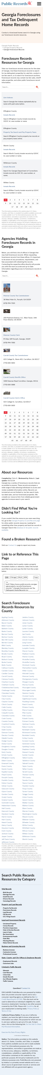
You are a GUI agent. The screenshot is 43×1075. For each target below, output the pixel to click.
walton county (28, 805)
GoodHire (30, 1006)
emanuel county (8, 763)
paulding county (28, 701)
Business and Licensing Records (13, 946)
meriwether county (29, 668)
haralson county (8, 814)
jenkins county (28, 617)
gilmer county (7, 786)
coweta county (7, 721)
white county (27, 825)
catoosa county (8, 679)
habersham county (9, 805)
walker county (27, 803)
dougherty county (8, 746)
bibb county (6, 645)
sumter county (28, 755)
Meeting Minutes (8, 941)
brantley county (8, 651)
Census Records (8, 926)
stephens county (28, 749)
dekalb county (7, 738)
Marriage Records (9, 894)
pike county (26, 713)
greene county (7, 800)
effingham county (8, 758)
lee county (26, 634)
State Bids (6, 938)
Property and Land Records (12, 904)
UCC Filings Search (9, 916)
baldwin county (7, 628)
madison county (28, 654)
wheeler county (28, 822)
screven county (28, 741)
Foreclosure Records (9, 910)
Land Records (7, 912)
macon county (27, 651)
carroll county (7, 676)
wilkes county (27, 834)
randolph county (28, 730)
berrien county (7, 642)
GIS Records (7, 914)
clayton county (7, 701)
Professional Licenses (10, 954)
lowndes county (28, 645)
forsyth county (7, 777)
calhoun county (8, 668)
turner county (27, 791)
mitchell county (28, 673)
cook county (6, 718)
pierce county (27, 710)
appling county (7, 617)
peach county (27, 704)
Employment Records (10, 961)
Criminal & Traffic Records (11, 967)
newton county (28, 693)
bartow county (7, 637)
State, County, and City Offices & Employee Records (21, 958)
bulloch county (7, 659)
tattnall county (28, 763)
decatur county (7, 735)
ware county (27, 808)
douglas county (7, 749)
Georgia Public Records (10, 46)
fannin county (7, 769)
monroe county (28, 676)
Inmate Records (8, 977)
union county (27, 797)
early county (6, 752)
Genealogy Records (9, 901)
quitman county (28, 724)
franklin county (7, 780)
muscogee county (29, 687)
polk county (26, 716)
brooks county (7, 654)
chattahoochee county (10, 687)
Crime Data (6, 975)
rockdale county (28, 735)
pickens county (28, 707)
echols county (7, 755)
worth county (27, 839)
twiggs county (27, 794)
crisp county (6, 727)
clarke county (7, 696)
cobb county (6, 707)
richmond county (29, 732)
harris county (7, 817)
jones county (27, 623)
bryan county (7, 657)
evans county (7, 766)
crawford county (8, 724)
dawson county (8, 732)
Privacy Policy (32, 1009)
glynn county (7, 791)
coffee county (7, 710)
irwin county (6, 831)
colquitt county (7, 713)
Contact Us (12, 545)
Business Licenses (9, 950)
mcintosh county (28, 665)
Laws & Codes (7, 932)
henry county (7, 825)
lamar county (27, 626)
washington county (29, 814)
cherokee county (8, 693)
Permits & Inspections (10, 928)
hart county (6, 819)
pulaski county (27, 718)
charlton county (8, 682)
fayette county (7, 772)
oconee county (28, 696)
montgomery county (30, 679)
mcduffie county (28, 659)
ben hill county (7, 640)
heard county (7, 822)
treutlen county (28, 786)
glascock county (8, 789)
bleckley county (8, 648)
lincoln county (28, 640)
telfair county (27, 769)
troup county (27, 789)
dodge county (7, 741)
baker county (7, 626)
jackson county (7, 834)
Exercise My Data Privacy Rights (13, 1032)
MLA (20, 577)
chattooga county (8, 690)
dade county (6, 730)
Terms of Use (6, 1011)
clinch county (7, 704)
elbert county (7, 760)
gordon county (7, 794)
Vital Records (6, 889)
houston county (8, 828)
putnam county (28, 721)
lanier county (27, 628)
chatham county (8, 685)
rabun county (27, 727)
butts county (6, 665)
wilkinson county (29, 836)
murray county (28, 685)
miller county (27, 671)
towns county (27, 783)
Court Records (7, 972)
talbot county (27, 758)
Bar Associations (8, 934)
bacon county (7, 623)
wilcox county (27, 831)
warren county (28, 811)
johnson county (28, 620)
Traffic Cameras (8, 981)
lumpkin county (28, 648)
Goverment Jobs (8, 963)
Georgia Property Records (12, 47)
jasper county (7, 836)
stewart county (28, 752)
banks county (7, 631)
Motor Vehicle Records (10, 943)
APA (25, 577)
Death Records (8, 897)
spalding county (28, 746)
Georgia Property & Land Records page (26, 521)
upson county (27, 800)
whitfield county (28, 828)
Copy (36, 577)
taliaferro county (28, 760)
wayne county (27, 817)
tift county (26, 777)
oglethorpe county (29, 699)
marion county (28, 657)
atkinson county (8, 620)
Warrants (6, 970)
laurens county (28, 631)
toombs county (28, 780)
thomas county (28, 775)
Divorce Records (8, 899)
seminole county (28, 744)
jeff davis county (8, 839)
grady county (7, 797)
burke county (7, 662)
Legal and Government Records (13, 920)
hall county (6, 808)
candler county (7, 673)
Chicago (13, 577)
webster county (28, 819)
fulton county (7, 783)
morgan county (28, 682)
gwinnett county (8, 803)
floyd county (7, 775)
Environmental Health (10, 936)
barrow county (7, 634)
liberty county (27, 637)
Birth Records (7, 892)
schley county (27, 738)
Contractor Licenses (9, 952)
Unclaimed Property (9, 924)
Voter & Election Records (11, 930)
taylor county (27, 766)
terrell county (27, 772)
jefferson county (8, 842)
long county (27, 642)
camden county (8, 671)
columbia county (8, 716)
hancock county (8, 811)
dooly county (7, 744)
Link (6, 577)
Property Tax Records (10, 908)
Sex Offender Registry (10, 979)
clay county (6, 699)
